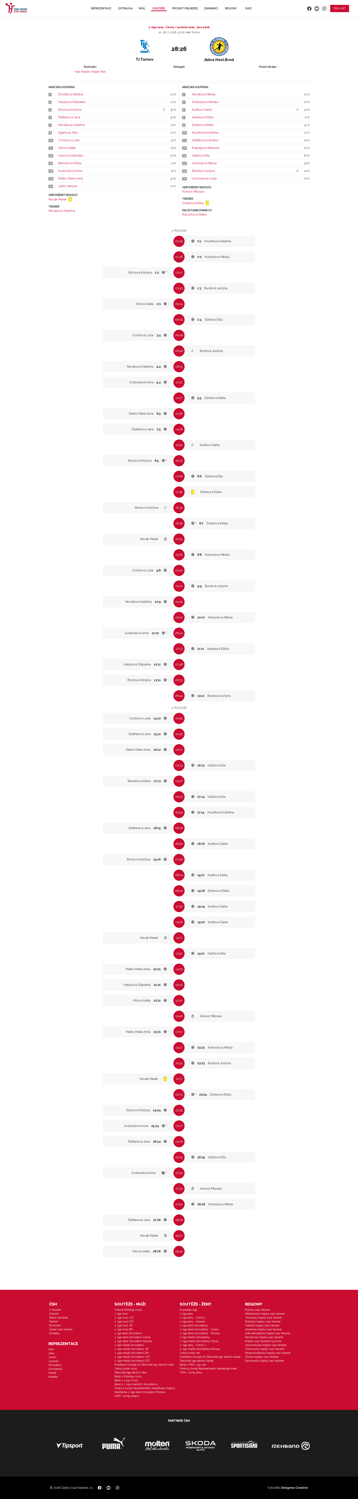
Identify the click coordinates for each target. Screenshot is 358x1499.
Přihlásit (339, 8)
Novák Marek (57, 199)
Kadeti (52, 1372)
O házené (55, 1309)
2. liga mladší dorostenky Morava (200, 1348)
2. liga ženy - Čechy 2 (193, 1345)
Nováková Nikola (203, 94)
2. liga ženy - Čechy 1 (193, 1317)
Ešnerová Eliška (202, 125)
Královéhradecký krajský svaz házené (267, 1333)
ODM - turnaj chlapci (126, 1396)
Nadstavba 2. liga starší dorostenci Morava (139, 1392)
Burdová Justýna (203, 171)
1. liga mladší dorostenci (129, 1345)
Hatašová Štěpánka (71, 102)
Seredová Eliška (203, 117)
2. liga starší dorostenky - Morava (200, 1333)
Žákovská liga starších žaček (196, 1360)
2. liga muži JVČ (124, 1317)
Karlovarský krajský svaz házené (264, 1360)
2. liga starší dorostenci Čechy (132, 1337)
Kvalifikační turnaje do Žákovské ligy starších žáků (144, 1364)
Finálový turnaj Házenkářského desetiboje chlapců (144, 1388)
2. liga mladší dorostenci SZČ (132, 1360)
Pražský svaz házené (257, 1309)
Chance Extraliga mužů (128, 1309)
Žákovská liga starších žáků (130, 1372)
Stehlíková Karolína (205, 140)
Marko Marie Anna (70, 178)
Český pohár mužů (125, 1368)
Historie (53, 1313)
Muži (51, 1349)
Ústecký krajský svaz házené (262, 1325)
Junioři (52, 1357)
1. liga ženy (186, 1313)
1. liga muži (121, 1313)
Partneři (53, 1321)
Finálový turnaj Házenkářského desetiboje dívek (208, 1368)
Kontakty (54, 1333)
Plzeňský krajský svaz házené (262, 1321)
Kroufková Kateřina (205, 132)
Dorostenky (55, 1368)
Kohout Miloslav (193, 191)
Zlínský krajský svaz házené (261, 1356)
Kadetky (53, 1376)
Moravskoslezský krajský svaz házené (268, 1352)
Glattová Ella (201, 155)
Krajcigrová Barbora (205, 148)
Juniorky (53, 1361)
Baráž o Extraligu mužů (128, 1376)
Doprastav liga (188, 1309)
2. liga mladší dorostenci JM (131, 1348)
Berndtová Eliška (69, 163)
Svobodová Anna (70, 171)
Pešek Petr (98, 72)
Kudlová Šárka (202, 109)
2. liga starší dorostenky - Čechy (199, 1329)
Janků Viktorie (67, 186)
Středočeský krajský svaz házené (265, 1313)
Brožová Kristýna (70, 109)
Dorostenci (55, 1365)
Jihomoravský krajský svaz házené (265, 1345)
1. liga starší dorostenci (128, 1333)
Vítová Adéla (67, 148)
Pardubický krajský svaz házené (264, 1337)
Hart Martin (82, 72)
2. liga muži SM (123, 1329)
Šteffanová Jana (69, 117)
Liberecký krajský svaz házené (263, 1329)
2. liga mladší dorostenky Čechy (199, 1341)
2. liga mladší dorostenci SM (131, 1352)
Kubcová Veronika (70, 155)
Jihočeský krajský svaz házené (263, 1317)
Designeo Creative (294, 1487)
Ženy (51, 1353)
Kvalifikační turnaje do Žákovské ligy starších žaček (210, 1356)
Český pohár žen (190, 1352)
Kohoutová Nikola (204, 163)
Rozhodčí (55, 1325)
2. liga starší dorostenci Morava (133, 1341)
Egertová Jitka (68, 132)
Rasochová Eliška (194, 214)
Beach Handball (58, 1317)
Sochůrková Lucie (204, 178)
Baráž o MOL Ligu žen (193, 1364)
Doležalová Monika (205, 102)
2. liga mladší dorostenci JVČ (132, 1356)
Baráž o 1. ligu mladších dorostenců (136, 1384)
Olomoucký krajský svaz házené (264, 1348)
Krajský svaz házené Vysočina (263, 1341)
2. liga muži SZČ (124, 1321)
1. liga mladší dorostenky (195, 1337)
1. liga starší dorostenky (194, 1325)
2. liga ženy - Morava (192, 1321)
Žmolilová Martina (70, 94)
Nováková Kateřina (71, 125)
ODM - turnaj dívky (191, 1372)
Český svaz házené (60, 1329)
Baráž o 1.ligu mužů (126, 1380)
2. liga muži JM (123, 1325)
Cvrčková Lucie (68, 140)
